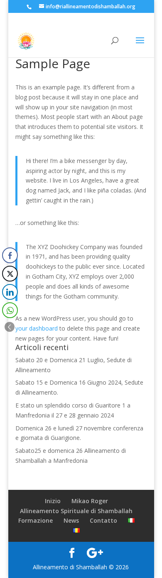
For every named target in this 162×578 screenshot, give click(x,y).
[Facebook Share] (10, 255)
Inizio (53, 501)
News (71, 520)
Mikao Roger (89, 501)
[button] (10, 327)
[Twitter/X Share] (10, 274)
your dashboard (36, 328)
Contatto (103, 520)
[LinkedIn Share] (10, 292)
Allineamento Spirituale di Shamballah (76, 511)
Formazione (35, 520)
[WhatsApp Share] (10, 310)
